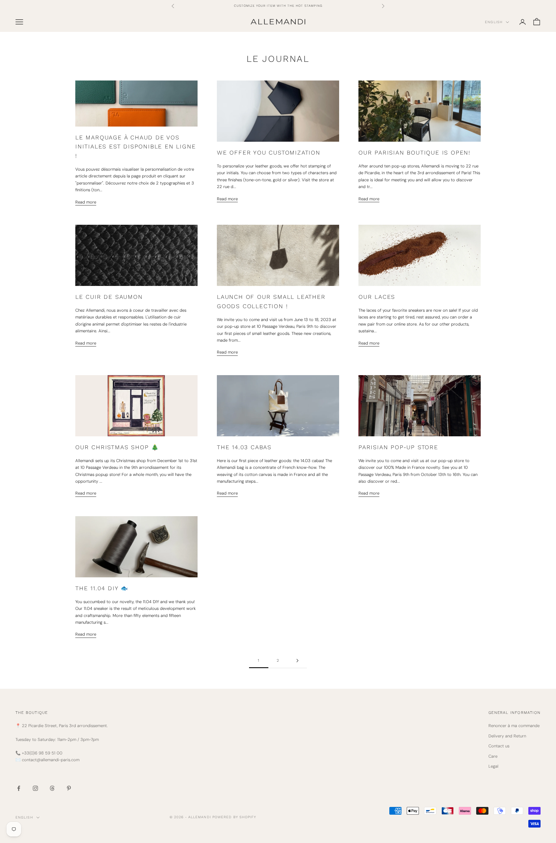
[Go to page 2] (297, 660)
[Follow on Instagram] (35, 788)
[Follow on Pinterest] (69, 788)
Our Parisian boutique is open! (414, 152)
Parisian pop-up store (398, 447)
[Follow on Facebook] (18, 788)
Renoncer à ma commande (514, 725)
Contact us (498, 746)
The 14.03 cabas (244, 447)
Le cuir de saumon (109, 296)
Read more (85, 202)
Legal (493, 766)
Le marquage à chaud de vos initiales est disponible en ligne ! (135, 146)
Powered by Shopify (234, 817)
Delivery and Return (507, 736)
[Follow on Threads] (52, 788)
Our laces (376, 296)
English (494, 22)
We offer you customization (268, 152)
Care (492, 756)
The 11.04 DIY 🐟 (101, 588)
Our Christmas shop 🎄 (117, 447)
